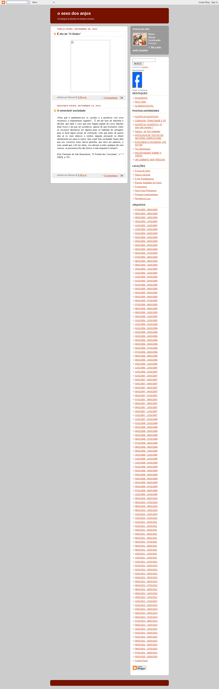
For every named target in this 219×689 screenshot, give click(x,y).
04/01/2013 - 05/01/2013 (146, 613)
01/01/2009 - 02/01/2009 (146, 467)
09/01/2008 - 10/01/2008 (146, 451)
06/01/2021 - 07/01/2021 (146, 649)
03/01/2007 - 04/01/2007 (146, 384)
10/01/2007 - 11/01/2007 (146, 411)
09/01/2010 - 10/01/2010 (146, 510)
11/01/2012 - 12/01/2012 (146, 601)
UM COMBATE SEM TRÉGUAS (150, 160)
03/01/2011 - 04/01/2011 (146, 530)
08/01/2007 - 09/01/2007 (146, 403)
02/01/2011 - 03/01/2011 (146, 526)
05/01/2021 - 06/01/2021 (146, 645)
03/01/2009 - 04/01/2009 (146, 475)
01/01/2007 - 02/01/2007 (146, 376)
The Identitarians (143, 149)
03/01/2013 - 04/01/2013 (146, 609)
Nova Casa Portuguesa (145, 190)
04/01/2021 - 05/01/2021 (146, 641)
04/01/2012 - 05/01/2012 (146, 578)
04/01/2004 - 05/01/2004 (146, 245)
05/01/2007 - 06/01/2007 (146, 392)
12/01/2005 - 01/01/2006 (146, 324)
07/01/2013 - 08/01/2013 (146, 621)
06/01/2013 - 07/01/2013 (146, 617)
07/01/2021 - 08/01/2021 (146, 653)
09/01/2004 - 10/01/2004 (146, 265)
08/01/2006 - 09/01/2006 (146, 356)
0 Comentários (111, 98)
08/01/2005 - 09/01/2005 (146, 309)
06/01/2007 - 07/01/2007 (146, 396)
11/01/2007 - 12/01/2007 (146, 415)
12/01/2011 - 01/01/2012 (146, 562)
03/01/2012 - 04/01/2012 (146, 574)
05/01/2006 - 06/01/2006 (146, 344)
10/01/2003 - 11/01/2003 (146, 221)
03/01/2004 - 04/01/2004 (146, 241)
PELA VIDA (140, 102)
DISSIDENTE (141, 98)
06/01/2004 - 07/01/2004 (146, 253)
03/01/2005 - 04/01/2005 (146, 289)
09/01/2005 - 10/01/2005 (146, 312)
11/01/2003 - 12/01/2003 (146, 225)
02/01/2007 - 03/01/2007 (146, 380)
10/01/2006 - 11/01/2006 (146, 364)
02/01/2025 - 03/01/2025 (146, 657)
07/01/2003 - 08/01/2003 (146, 210)
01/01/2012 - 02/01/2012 (146, 566)
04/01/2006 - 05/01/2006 (146, 340)
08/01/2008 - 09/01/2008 (146, 447)
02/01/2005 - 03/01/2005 (146, 285)
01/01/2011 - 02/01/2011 (146, 522)
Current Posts (141, 661)
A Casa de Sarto (142, 171)
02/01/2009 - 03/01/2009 (146, 471)
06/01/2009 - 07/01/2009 (146, 487)
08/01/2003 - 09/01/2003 (146, 214)
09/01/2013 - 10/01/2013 (146, 625)
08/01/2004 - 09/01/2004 (146, 261)
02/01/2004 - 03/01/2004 (146, 237)
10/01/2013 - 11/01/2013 (146, 629)
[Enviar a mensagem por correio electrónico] (120, 98)
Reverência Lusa (143, 199)
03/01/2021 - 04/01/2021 (146, 637)
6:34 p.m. (82, 175)
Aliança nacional (142, 175)
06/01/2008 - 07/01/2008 (146, 439)
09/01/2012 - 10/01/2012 (146, 593)
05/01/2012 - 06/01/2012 (146, 582)
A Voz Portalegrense (144, 179)
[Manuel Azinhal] (137, 87)
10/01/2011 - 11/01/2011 (146, 554)
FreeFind (145, 67)
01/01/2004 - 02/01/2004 (146, 233)
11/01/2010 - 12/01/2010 (146, 514)
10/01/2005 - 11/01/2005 (146, 316)
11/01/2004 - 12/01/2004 (146, 273)
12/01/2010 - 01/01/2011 (146, 518)
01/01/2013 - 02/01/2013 (146, 605)
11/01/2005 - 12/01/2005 (146, 320)
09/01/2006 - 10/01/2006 (146, 360)
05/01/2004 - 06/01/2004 (146, 249)
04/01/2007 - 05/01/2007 (146, 388)
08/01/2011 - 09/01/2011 (146, 546)
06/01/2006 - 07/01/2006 (146, 348)
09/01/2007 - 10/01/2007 (146, 407)
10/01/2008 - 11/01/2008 (146, 455)
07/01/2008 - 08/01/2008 (146, 443)
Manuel (151, 37)
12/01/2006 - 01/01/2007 (146, 372)
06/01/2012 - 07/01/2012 (146, 585)
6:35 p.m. (82, 97)
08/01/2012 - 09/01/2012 (146, 589)
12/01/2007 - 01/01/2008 (146, 419)
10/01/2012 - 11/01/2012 (146, 597)
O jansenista (141, 187)
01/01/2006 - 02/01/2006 (146, 328)
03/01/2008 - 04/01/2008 (146, 427)
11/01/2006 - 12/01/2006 (146, 368)
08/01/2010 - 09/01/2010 (146, 506)
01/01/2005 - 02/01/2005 (146, 281)
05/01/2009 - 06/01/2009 (146, 483)
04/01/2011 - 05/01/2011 (146, 534)
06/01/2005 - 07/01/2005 (146, 301)
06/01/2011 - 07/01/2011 (146, 542)
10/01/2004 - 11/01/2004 (146, 269)
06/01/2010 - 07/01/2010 (146, 502)
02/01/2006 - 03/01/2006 (146, 332)
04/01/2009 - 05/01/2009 (146, 479)
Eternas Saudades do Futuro (148, 183)
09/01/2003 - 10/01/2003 (146, 217)
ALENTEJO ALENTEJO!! (147, 117)
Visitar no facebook (139, 90)
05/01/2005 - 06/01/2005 (146, 297)
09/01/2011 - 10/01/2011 (146, 550)
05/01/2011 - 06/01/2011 (146, 538)
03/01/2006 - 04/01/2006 (146, 336)
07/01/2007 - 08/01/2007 (146, 400)
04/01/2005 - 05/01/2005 (146, 293)
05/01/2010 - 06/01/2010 (146, 498)
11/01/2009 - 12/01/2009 (146, 494)
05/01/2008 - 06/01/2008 (146, 435)
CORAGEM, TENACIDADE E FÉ (150, 121)
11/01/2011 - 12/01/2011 (146, 558)
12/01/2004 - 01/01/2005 (146, 277)
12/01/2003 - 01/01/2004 (146, 229)
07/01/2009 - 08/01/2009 (146, 491)
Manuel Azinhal (138, 70)
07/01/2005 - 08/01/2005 (146, 305)
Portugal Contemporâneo (146, 195)
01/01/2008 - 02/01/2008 (146, 423)
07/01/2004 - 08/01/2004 (146, 257)
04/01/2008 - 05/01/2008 (146, 431)
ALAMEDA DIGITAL (144, 106)
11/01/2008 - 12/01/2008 (146, 459)
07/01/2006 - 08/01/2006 (146, 352)
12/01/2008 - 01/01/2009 (146, 463)
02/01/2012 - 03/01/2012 (146, 570)
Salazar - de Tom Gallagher (147, 131)
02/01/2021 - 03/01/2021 (146, 633)
